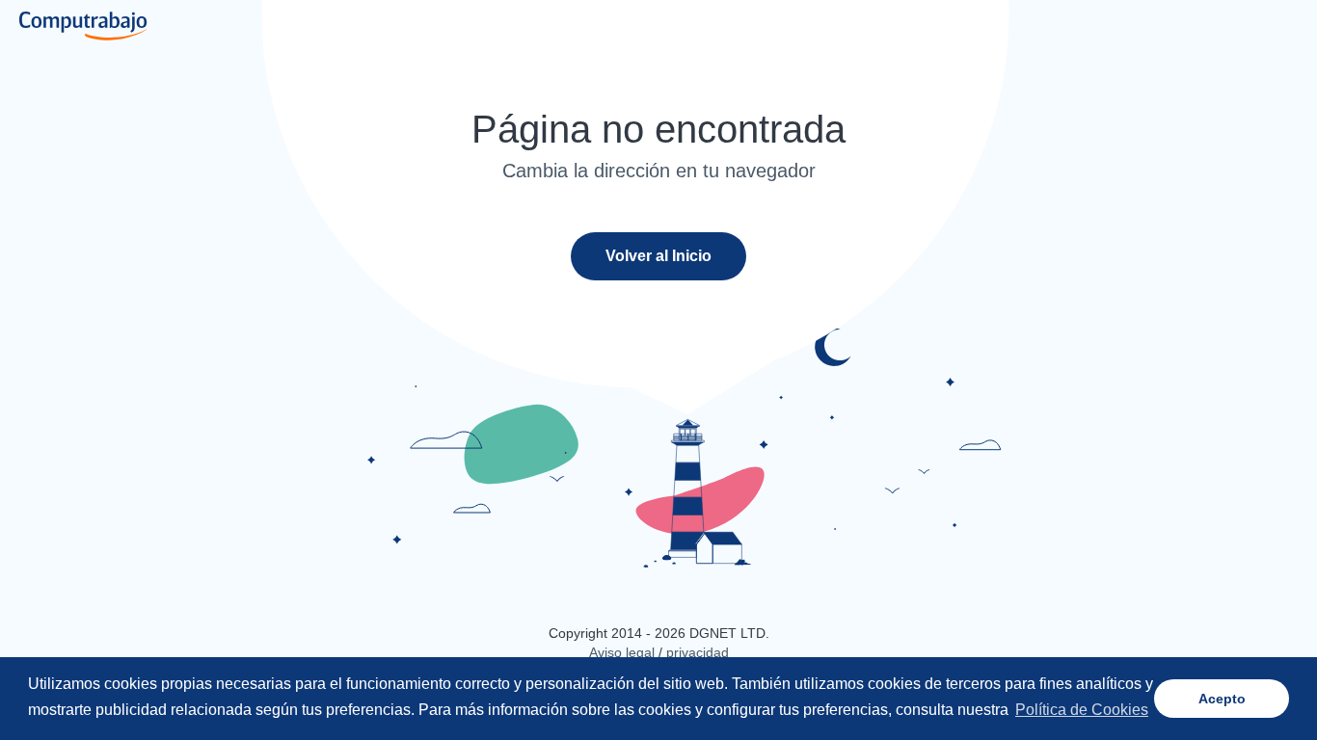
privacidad (697, 652)
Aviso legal (622, 652)
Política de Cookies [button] (1081, 709)
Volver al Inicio (658, 256)
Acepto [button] (1222, 698)
